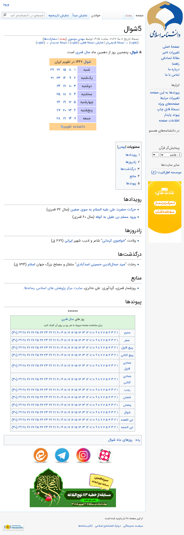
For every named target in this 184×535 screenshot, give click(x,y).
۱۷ (64, 86)
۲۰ (64, 110)
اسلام (31, 264)
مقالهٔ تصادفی (170, 58)
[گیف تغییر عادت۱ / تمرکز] (164, 211)
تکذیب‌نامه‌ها (85, 526)
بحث (62, 39)
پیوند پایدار (171, 115)
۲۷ (58, 110)
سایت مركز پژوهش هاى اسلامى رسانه (54, 288)
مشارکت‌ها (50, 39)
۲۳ (58, 78)
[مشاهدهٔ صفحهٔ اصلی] (165, 19)
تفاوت (134, 42)
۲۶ (58, 102)
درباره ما (173, 69)
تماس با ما (172, 75)
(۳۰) (14, 332)
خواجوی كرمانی (113, 241)
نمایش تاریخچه (58, 15)
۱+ (52, 78)
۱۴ (70, 118)
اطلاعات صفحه (169, 120)
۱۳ (70, 110)
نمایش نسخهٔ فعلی (92, 42)
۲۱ (64, 118)
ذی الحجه (127, 427)
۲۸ (58, 118)
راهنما (175, 64)
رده (138, 440)
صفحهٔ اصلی (171, 47)
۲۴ (58, 86)
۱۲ (70, 102)
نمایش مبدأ (80, 15)
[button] (137, 145)
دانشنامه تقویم (74, 126)
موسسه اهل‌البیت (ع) (166, 172)
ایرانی (69, 241)
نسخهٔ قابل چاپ (168, 109)
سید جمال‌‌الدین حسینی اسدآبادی (100, 264)
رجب (127, 390)
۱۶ (64, 78)
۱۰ (70, 86)
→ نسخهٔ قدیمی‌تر (117, 42)
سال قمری (82, 52)
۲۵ (58, 94)
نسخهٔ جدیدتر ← (56, 42)
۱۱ (70, 94)
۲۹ (52, 70)
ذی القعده (127, 420)
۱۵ (64, 70)
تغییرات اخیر (170, 52)
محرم (127, 332)
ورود (6, 4)
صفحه (140, 15)
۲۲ (58, 70)
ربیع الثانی (127, 355)
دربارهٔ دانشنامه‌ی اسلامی (108, 526)
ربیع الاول (127, 347)
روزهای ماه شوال (120, 440)
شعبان (127, 397)
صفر (127, 340)
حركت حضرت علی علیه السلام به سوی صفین (103, 209)
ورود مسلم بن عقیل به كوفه (116, 217)
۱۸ (64, 94)
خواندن (95, 15)
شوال (134, 52)
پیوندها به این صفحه (164, 92)
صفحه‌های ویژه (168, 104)
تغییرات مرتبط (169, 98)
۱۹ (64, 102)
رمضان (127, 405)
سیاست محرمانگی (133, 526)
